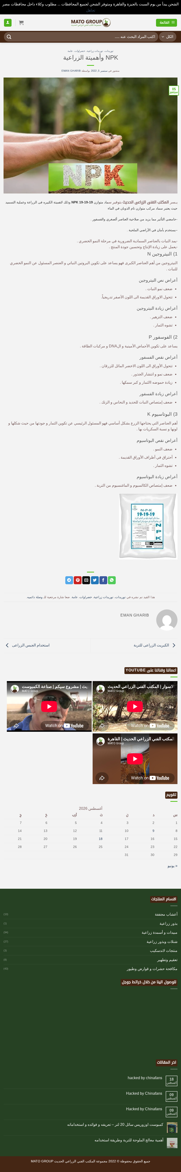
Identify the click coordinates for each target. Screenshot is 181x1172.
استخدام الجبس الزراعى (30, 645)
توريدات (109, 50)
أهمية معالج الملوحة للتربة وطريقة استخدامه (129, 1140)
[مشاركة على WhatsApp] (112, 580)
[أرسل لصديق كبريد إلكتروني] (86, 580)
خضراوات (80, 50)
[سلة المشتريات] (21, 22)
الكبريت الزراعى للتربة (152, 645)
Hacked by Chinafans (144, 1093)
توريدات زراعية (95, 50)
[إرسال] (9, 36)
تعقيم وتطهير (167, 960)
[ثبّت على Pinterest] (78, 580)
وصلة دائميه (34, 597)
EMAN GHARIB (71, 70)
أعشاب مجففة (166, 914)
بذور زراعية (168, 923)
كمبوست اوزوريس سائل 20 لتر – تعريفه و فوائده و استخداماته (115, 1125)
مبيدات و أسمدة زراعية (159, 932)
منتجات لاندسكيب (163, 951)
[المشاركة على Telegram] (69, 580)
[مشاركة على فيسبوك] (103, 580)
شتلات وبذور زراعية (162, 942)
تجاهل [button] (90, 10)
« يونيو (172, 866)
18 (101, 839)
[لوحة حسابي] (8, 23)
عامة (70, 50)
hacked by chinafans (145, 1078)
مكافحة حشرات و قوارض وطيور (152, 969)
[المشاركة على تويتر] (95, 580)
